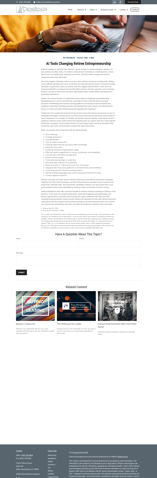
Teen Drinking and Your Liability (69, 324)
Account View (133, 2)
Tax (49, 468)
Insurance (51, 465)
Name (18, 238)
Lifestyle (51, 474)
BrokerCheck (123, 457)
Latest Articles (53, 477)
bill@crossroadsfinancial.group (48, 2)
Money (50, 471)
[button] (70, 9)
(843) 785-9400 (25, 2)
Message (19, 253)
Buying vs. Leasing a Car (25, 324)
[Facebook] (120, 2)
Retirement (52, 455)
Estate (50, 461)
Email (82, 238)
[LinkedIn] (114, 2)
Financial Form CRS (80, 452)
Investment (52, 458)
